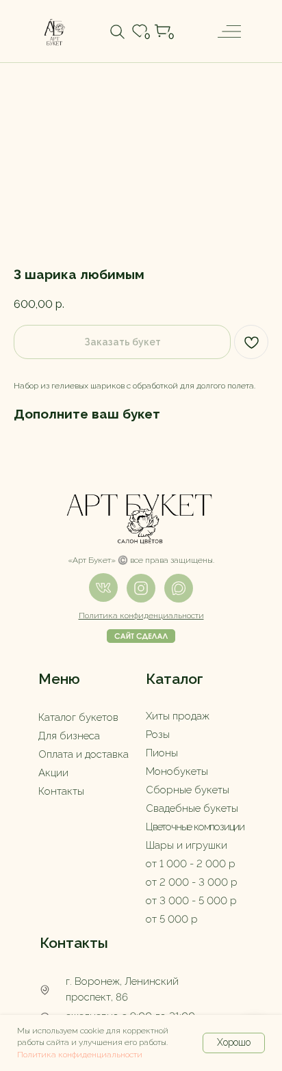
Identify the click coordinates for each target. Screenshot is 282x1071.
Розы (158, 734)
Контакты (61, 791)
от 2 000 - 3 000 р (192, 882)
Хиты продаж (177, 716)
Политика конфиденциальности (79, 1054)
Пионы (162, 753)
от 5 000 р (172, 919)
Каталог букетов (78, 717)
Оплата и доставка (83, 754)
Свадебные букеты (192, 808)
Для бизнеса (69, 736)
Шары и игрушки (186, 845)
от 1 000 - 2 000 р (190, 864)
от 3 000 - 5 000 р (191, 901)
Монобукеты (177, 771)
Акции (53, 773)
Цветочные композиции (195, 827)
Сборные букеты (187, 790)
